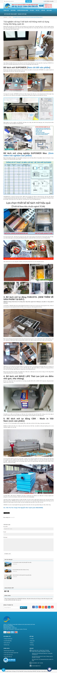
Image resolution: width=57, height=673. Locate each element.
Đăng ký (31, 642)
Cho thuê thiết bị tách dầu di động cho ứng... (21, 569)
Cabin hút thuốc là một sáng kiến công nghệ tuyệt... (22, 575)
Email (4, 531)
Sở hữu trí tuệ (6, 644)
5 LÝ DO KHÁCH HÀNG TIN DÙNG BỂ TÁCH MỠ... (22, 562)
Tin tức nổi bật (9, 559)
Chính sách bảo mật (8, 656)
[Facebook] (5, 591)
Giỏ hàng (32, 644)
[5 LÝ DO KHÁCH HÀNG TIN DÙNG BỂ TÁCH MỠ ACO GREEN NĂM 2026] (8, 564)
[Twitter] (8, 591)
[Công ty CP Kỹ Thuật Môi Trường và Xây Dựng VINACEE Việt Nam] (28, 5)
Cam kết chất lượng (7, 640)
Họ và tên (5, 526)
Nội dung (5, 537)
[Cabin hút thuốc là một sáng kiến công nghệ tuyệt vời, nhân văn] (8, 576)
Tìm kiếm (32, 638)
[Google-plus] (6, 591)
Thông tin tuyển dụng (8, 638)
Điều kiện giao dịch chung (9, 650)
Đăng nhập (32, 640)
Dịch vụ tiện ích (7, 642)
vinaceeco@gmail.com (36, 665)
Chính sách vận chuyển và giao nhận (11, 652)
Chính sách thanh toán (8, 654)
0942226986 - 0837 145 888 (37, 662)
